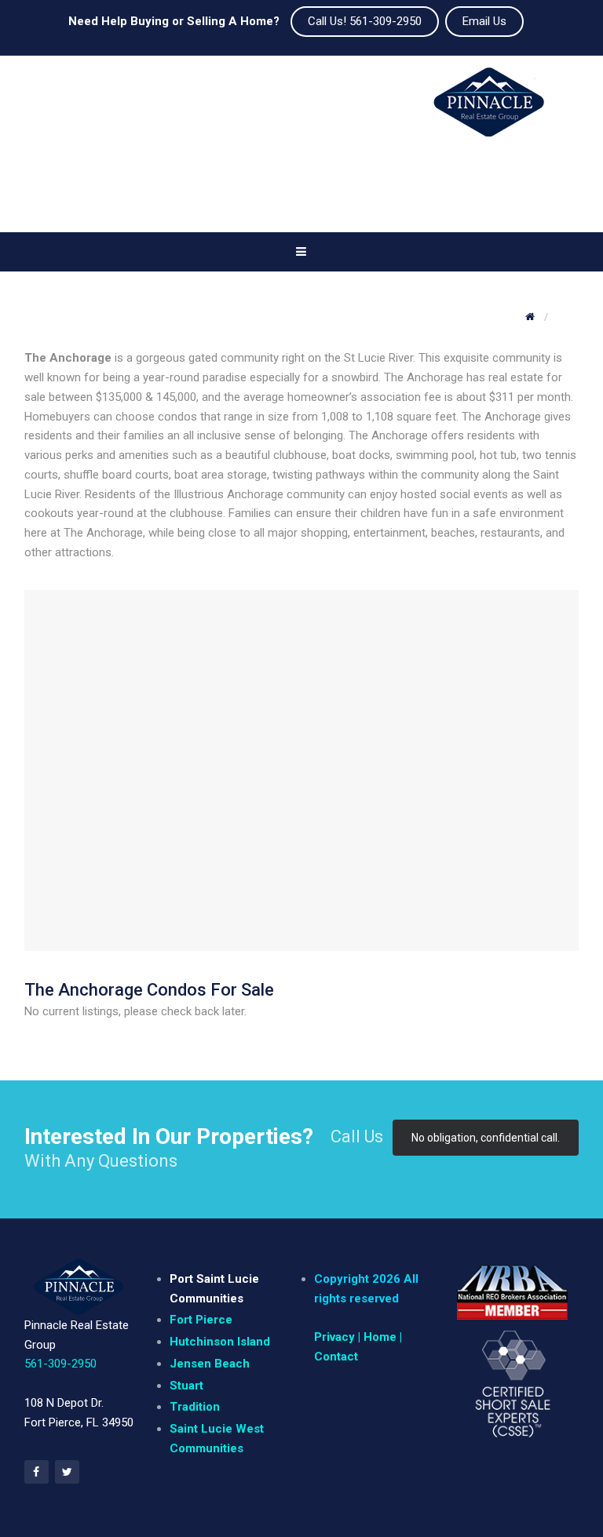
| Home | (378, 1337)
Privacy (334, 1337)
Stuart (186, 1386)
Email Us (484, 21)
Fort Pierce (201, 1320)
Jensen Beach (210, 1364)
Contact (336, 1356)
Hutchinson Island (220, 1342)
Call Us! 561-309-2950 (365, 21)
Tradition (195, 1407)
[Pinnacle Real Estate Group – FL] (489, 109)
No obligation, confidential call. (485, 1137)
